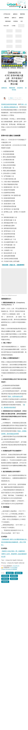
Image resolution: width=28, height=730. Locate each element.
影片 (22, 21)
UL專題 (13, 25)
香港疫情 (14, 579)
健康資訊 (15, 14)
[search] (25, 5)
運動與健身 (8, 21)
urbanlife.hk (16, 566)
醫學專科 (7, 17)
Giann (11, 98)
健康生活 (14, 17)
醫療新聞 (12, 88)
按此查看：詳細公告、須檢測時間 (13, 265)
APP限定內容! (7, 14)
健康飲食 (21, 17)
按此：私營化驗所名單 (15, 396)
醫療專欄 (22, 14)
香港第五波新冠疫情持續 (9, 104)
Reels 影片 (6, 25)
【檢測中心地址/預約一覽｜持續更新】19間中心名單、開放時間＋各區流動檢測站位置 (14, 553)
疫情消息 (5, 579)
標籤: (3, 573)
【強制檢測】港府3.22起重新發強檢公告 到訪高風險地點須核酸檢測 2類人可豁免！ (14, 542)
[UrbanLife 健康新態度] (14, 5)
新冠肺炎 (15, 21)
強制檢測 (5, 581)
